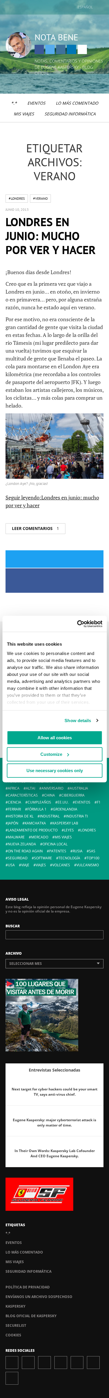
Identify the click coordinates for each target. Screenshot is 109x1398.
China (49, 795)
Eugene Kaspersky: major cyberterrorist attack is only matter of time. (54, 1122)
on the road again (25, 851)
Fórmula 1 (37, 809)
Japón (13, 823)
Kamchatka (35, 823)
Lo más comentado (77, 103)
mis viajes (63, 837)
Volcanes (61, 865)
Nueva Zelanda (22, 844)
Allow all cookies (54, 737)
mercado (39, 837)
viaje (25, 865)
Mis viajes (24, 114)
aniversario (52, 788)
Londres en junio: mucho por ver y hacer (51, 235)
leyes (69, 830)
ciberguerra (73, 795)
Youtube (77, 1362)
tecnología (69, 858)
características (23, 795)
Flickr (93, 1362)
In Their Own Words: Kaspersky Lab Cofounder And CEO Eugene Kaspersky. (55, 1153)
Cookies (13, 1335)
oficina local (54, 844)
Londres (88, 830)
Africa (13, 788)
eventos (82, 802)
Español (85, 7)
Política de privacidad (28, 1287)
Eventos (36, 103)
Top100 (93, 858)
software (43, 858)
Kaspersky (15, 1306)
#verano (40, 198)
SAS (92, 851)
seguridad (18, 858)
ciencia (14, 802)
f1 (99, 802)
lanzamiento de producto (33, 830)
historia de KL (20, 816)
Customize (51, 754)
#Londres (17, 198)
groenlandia (65, 809)
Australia (79, 788)
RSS (12, 1378)
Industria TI (77, 816)
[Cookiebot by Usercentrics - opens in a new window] (77, 624)
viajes (41, 865)
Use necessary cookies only (54, 770)
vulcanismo (87, 865)
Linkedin (71, 49)
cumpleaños (39, 802)
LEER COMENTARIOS (35, 528)
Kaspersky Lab (65, 823)
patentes (57, 851)
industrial (50, 816)
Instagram (60, 49)
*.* (14, 103)
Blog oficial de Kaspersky (31, 1315)
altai (30, 788)
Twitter (50, 49)
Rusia (78, 851)
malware (16, 837)
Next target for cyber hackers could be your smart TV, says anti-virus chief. (54, 1092)
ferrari (14, 809)
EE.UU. (63, 802)
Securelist (16, 1325)
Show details (78, 720)
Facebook (39, 49)
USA (11, 865)
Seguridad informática (70, 114)
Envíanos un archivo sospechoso (39, 1296)
